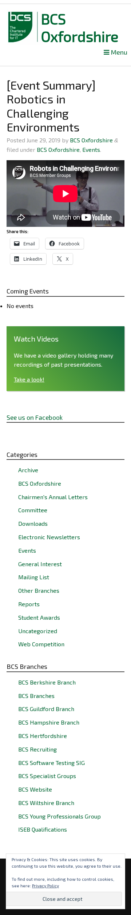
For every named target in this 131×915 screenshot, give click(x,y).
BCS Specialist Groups (47, 775)
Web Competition (41, 643)
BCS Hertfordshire (42, 735)
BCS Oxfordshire (80, 27)
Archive (28, 469)
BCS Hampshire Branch (48, 722)
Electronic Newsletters (49, 536)
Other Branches (38, 590)
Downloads (33, 523)
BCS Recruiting (37, 749)
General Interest (40, 563)
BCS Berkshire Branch (47, 682)
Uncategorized (37, 630)
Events (91, 149)
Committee (32, 509)
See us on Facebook (35, 417)
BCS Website (35, 789)
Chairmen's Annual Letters (53, 496)
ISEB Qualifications (42, 829)
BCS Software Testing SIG (51, 762)
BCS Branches (36, 695)
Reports (29, 603)
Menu (118, 52)
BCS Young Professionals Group (59, 816)
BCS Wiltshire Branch (46, 802)
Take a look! (29, 379)
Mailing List (33, 576)
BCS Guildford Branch (46, 708)
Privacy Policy (45, 885)
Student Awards (39, 617)
